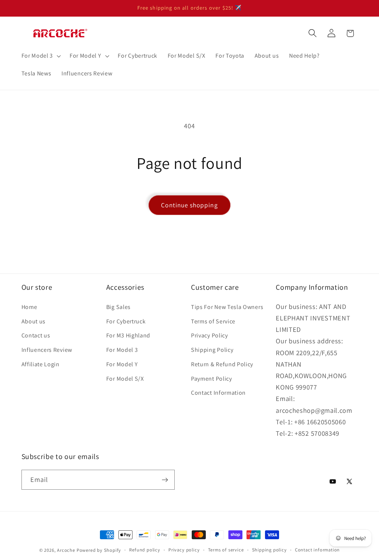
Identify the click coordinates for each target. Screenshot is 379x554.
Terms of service (226, 550)
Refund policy (144, 550)
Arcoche (66, 550)
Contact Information (218, 393)
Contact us (35, 335)
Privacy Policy (209, 335)
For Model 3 (122, 350)
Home (29, 307)
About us (33, 321)
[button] (40, 56)
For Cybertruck (126, 321)
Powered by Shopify (99, 550)
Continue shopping (189, 205)
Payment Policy (211, 379)
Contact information (317, 550)
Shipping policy (269, 550)
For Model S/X (125, 379)
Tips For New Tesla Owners (227, 307)
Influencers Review (46, 350)
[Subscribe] (164, 480)
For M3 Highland (128, 335)
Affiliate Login (40, 364)
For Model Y (122, 364)
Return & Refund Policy (222, 364)
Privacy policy (183, 550)
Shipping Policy (212, 350)
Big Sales (118, 307)
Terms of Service (213, 321)
